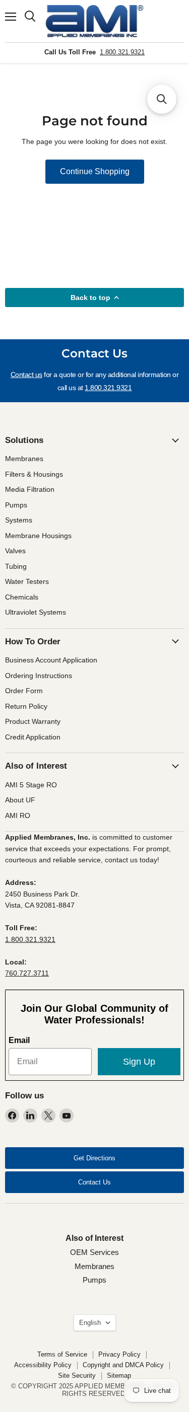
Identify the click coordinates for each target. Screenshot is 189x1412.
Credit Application (32, 737)
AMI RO (17, 815)
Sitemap (119, 1375)
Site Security (77, 1375)
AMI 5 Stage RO (31, 785)
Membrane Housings (38, 536)
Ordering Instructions (38, 676)
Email (19, 1040)
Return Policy (26, 706)
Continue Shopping (95, 171)
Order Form (24, 691)
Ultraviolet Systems (35, 612)
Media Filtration (29, 489)
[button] (161, 99)
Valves (15, 551)
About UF (20, 800)
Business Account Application (51, 660)
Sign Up (139, 1062)
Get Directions (94, 1158)
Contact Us (94, 1182)
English (90, 1322)
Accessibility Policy (43, 1365)
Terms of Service (62, 1354)
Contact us (26, 374)
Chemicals (21, 597)
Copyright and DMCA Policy (123, 1365)
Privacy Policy (119, 1354)
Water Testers (27, 581)
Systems (18, 520)
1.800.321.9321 (122, 52)
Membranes (24, 459)
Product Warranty (32, 721)
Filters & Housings (34, 474)
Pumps (16, 505)
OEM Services (94, 1252)
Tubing (16, 566)
